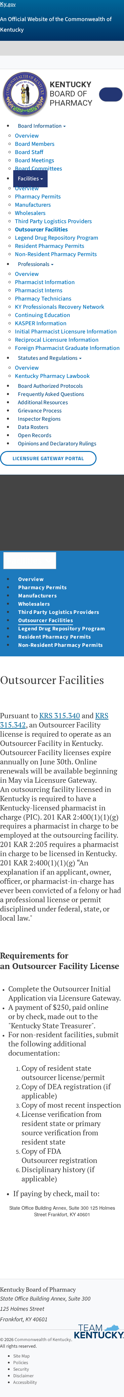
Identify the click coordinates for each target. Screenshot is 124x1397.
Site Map (21, 1356)
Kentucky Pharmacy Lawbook (52, 376)
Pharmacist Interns (38, 290)
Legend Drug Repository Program (56, 238)
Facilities (29, 179)
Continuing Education (42, 315)
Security (21, 1369)
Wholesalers (30, 213)
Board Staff (29, 152)
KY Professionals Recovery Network (59, 307)
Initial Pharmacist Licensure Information (66, 332)
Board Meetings (34, 160)
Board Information (40, 126)
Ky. (8, 4)
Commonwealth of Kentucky (43, 1339)
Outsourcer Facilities (41, 229)
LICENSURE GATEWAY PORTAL (48, 458)
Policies (20, 1362)
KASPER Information (40, 323)
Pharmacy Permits (38, 197)
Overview (27, 136)
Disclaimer (23, 1376)
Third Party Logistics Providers (53, 221)
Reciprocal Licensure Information (57, 340)
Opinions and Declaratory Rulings (57, 444)
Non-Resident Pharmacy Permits (56, 254)
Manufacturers (33, 205)
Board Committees (38, 169)
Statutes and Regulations (48, 358)
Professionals (34, 264)
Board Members (35, 144)
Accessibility (25, 1382)
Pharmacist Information (45, 282)
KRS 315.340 (59, 715)
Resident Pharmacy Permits (49, 246)
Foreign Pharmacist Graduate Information (67, 348)
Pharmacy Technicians (43, 299)
